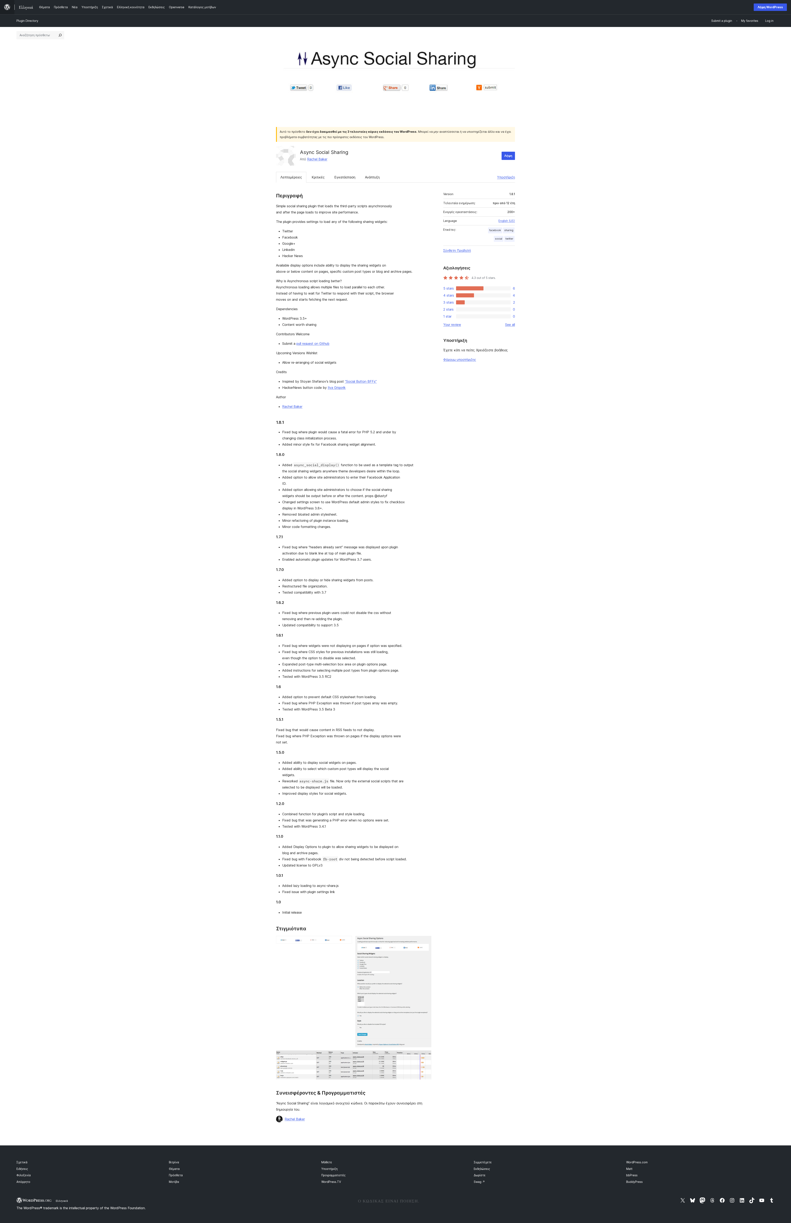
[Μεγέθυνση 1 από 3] (346, 941)
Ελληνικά (62, 1200)
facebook (495, 230)
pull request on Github (312, 343)
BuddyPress (634, 1181)
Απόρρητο (23, 1181)
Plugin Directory (27, 20)
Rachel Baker (317, 159)
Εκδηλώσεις (482, 1169)
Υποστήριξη (506, 177)
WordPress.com (637, 1162)
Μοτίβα (174, 1181)
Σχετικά (21, 1162)
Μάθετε (326, 1162)
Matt (629, 1169)
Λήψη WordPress (770, 7)
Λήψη (508, 155)
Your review (452, 325)
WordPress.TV (331, 1181)
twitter (509, 238)
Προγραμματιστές (333, 1175)
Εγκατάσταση (344, 177)
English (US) (506, 220)
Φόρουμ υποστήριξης (459, 360)
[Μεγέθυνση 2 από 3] (426, 941)
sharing (508, 230)
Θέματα (174, 1169)
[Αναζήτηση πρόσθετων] (60, 35)
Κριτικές (318, 177)
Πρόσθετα (176, 1175)
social (498, 238)
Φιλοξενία (23, 1175)
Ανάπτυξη (372, 177)
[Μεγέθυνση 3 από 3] (426, 1056)
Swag (479, 1181)
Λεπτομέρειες (291, 177)
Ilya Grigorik (337, 388)
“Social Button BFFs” (361, 381)
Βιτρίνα (174, 1162)
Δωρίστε (480, 1175)
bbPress (632, 1175)
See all (510, 325)
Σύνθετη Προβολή (457, 250)
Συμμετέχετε (483, 1162)
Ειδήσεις (22, 1169)
